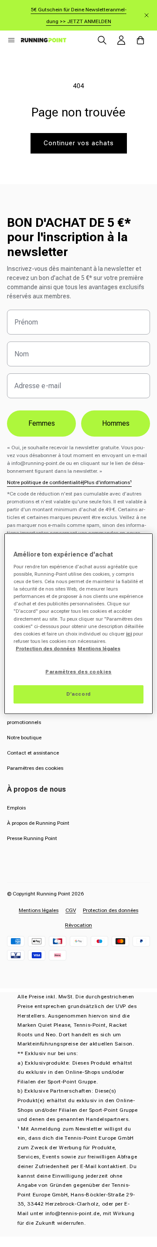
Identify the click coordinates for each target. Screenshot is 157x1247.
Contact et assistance (33, 753)
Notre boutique (24, 738)
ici (129, 634)
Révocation (78, 925)
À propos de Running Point (38, 823)
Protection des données (110, 910)
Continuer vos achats (79, 143)
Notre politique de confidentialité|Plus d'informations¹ (69, 482)
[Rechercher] (102, 40)
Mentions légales (38, 910)
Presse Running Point (32, 838)
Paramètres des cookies (35, 768)
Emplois (16, 808)
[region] (78, 623)
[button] (11, 40)
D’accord (78, 694)
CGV (70, 910)
